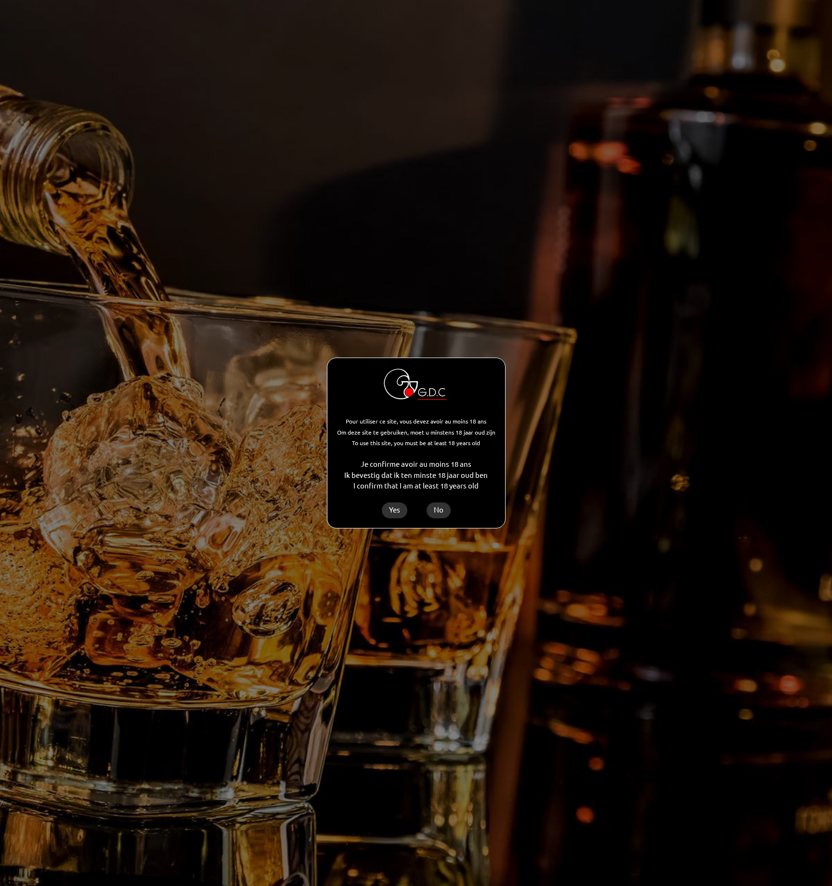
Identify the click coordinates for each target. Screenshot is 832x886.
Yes (394, 510)
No (438, 510)
